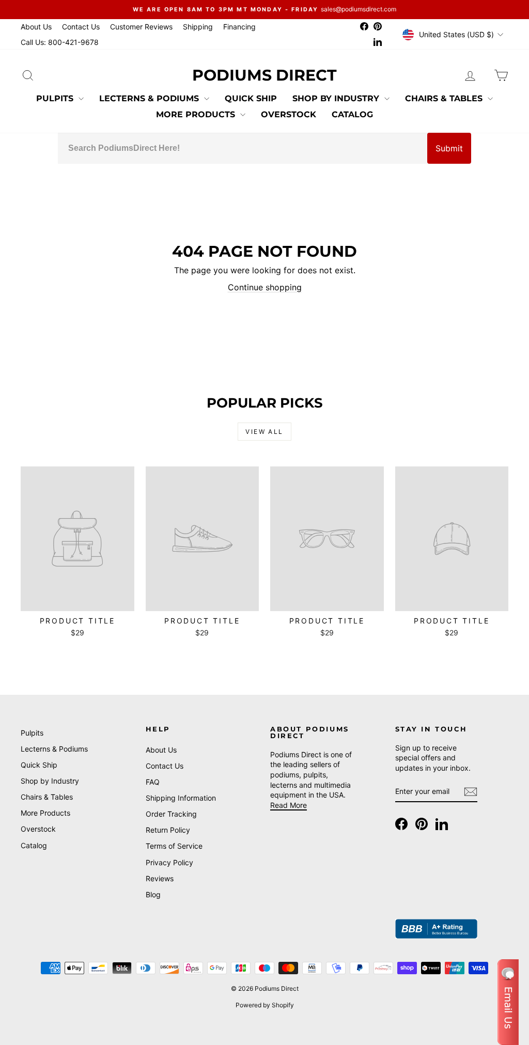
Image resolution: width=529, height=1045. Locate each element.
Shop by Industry (337, 98)
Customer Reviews (141, 26)
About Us (36, 26)
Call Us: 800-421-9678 (60, 42)
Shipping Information (181, 797)
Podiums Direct (264, 75)
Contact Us (81, 26)
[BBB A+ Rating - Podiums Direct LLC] (436, 929)
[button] (508, 1002)
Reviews (160, 878)
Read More (288, 805)
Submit (449, 148)
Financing (239, 26)
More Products (197, 114)
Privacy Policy (169, 862)
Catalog (352, 114)
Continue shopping (265, 287)
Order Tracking (171, 813)
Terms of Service (174, 845)
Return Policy (168, 829)
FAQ (153, 781)
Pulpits (56, 98)
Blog (153, 894)
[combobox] (242, 148)
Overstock (288, 114)
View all (264, 431)
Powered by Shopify (265, 1005)
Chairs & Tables (445, 98)
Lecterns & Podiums (150, 98)
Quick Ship (251, 98)
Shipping (198, 26)
